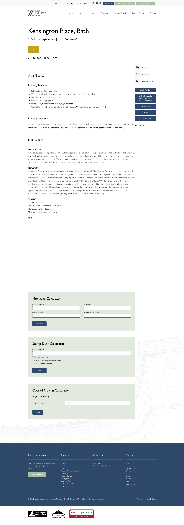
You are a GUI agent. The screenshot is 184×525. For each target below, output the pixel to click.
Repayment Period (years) (92, 312)
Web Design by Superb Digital (146, 499)
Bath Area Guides (66, 481)
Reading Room (138, 13)
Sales (81, 13)
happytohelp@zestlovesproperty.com (105, 466)
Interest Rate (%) (89, 304)
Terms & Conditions (70, 499)
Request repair (37, 474)
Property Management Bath (70, 471)
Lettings (92, 13)
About (71, 13)
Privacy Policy (82, 499)
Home (63, 463)
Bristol (128, 476)
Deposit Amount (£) (39, 312)
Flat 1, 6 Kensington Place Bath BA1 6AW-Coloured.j (145, 98)
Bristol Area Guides (67, 484)
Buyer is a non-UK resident (43, 364)
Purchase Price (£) (38, 304)
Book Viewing (145, 90)
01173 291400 (82, 3)
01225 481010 (65, 3)
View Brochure (145, 106)
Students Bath (65, 473)
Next (38, 412)
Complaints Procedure (96, 499)
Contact (153, 13)
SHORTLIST (109, 3)
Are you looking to (39, 403)
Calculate (39, 324)
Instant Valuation (125, 3)
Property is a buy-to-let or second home (47, 360)
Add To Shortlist (145, 118)
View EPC (145, 112)
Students (104, 13)
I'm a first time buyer (41, 357)
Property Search (120, 13)
